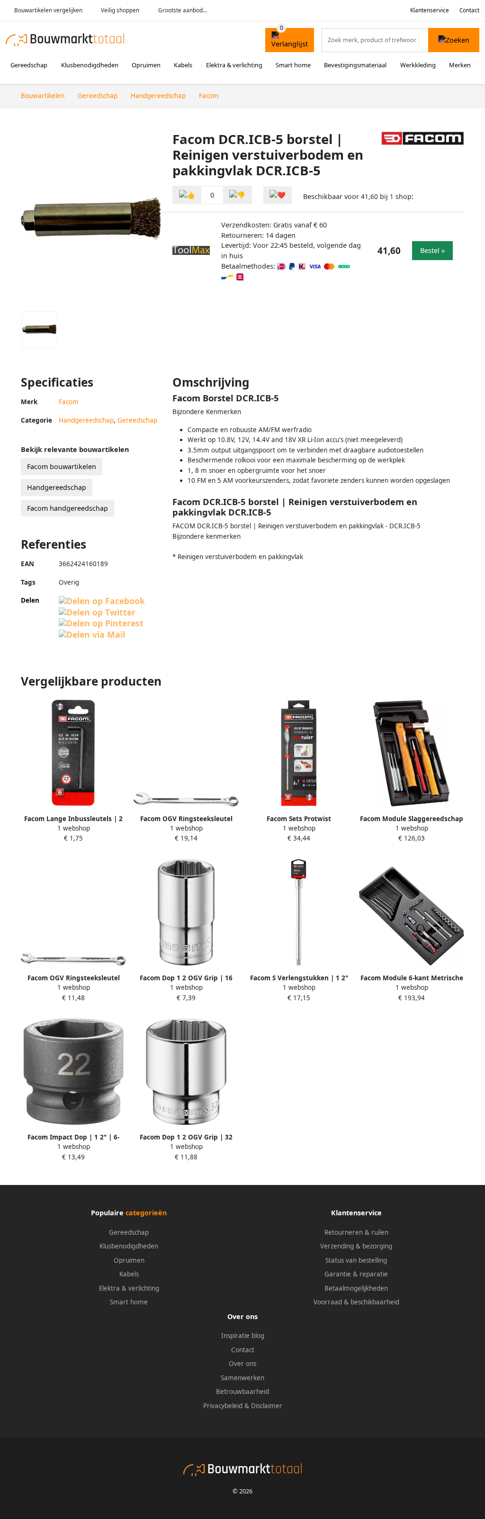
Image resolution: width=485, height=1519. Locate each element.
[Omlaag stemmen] (237, 195)
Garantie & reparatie (356, 1274)
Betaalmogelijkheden (356, 1288)
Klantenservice (429, 10)
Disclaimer (266, 1405)
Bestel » (432, 250)
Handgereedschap (86, 420)
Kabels (183, 65)
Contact (469, 10)
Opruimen (146, 65)
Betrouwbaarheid (242, 1391)
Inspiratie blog (242, 1335)
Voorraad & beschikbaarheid (356, 1302)
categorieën (146, 1212)
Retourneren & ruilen (356, 1232)
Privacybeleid (222, 1405)
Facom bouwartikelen (61, 466)
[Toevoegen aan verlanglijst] (277, 195)
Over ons (242, 1363)
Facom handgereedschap (67, 508)
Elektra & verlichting (234, 65)
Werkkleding (418, 65)
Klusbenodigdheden (89, 65)
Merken (460, 65)
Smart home (293, 65)
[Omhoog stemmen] (187, 195)
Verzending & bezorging (356, 1246)
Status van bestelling (356, 1260)
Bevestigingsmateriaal (355, 65)
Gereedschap (28, 65)
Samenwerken (242, 1378)
